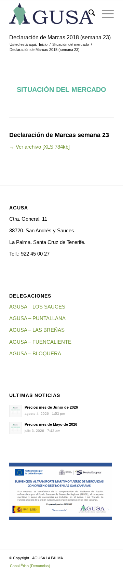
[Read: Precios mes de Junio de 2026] (15, 411)
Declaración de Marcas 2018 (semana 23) (60, 37)
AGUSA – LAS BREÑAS (37, 330)
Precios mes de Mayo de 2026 (51, 424)
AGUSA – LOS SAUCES (37, 307)
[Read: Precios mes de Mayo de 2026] (15, 428)
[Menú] (104, 14)
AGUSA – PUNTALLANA (37, 318)
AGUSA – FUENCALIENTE (40, 342)
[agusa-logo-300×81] (51, 14)
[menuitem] (88, 14)
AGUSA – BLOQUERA (35, 353)
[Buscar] (88, 14)
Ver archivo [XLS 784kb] (39, 147)
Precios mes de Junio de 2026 (51, 407)
